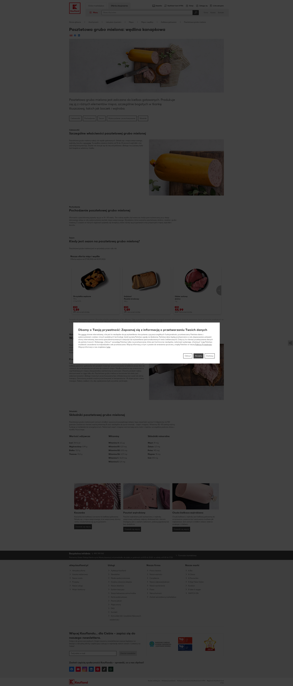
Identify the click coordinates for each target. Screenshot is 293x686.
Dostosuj (209, 356)
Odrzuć (188, 356)
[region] (146, 343)
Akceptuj (198, 356)
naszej (83, 334)
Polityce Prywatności (203, 344)
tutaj (108, 347)
